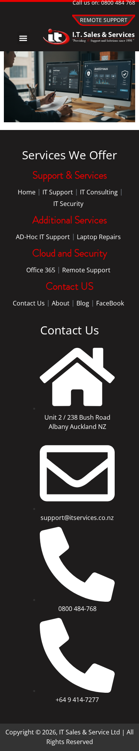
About (61, 303)
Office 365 (40, 270)
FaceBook (110, 303)
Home (27, 192)
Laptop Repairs (99, 237)
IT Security (68, 203)
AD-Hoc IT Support (43, 237)
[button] (23, 38)
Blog (82, 303)
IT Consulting (99, 192)
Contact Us (29, 303)
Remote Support (86, 270)
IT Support (57, 192)
